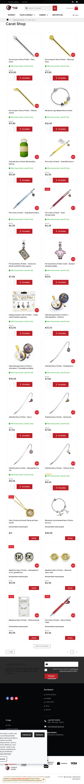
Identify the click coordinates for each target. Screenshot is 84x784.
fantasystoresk (12, 698)
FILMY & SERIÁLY (50, 695)
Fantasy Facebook (7, 698)
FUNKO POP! (49, 702)
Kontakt (25, 2)
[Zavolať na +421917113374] (74, 2)
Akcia (47, 706)
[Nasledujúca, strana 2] (72, 652)
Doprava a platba (13, 2)
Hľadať (55, 8)
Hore (11, 652)
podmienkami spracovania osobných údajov (69, 670)
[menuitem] (12, 15)
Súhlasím (39, 735)
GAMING (48, 698)
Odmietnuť (26, 735)
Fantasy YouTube (16, 698)
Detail (34, 538)
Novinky (48, 710)
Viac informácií (5, 754)
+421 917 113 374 (54, 720)
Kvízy (9, 725)
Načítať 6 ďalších (42, 646)
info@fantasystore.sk (56, 726)
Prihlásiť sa (51, 677)
